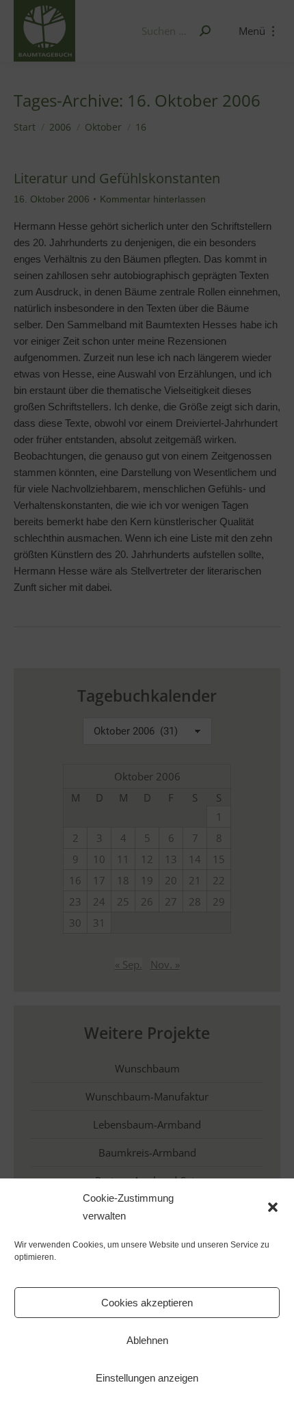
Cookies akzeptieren (147, 1302)
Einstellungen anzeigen (147, 1378)
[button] (273, 1207)
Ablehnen (147, 1340)
